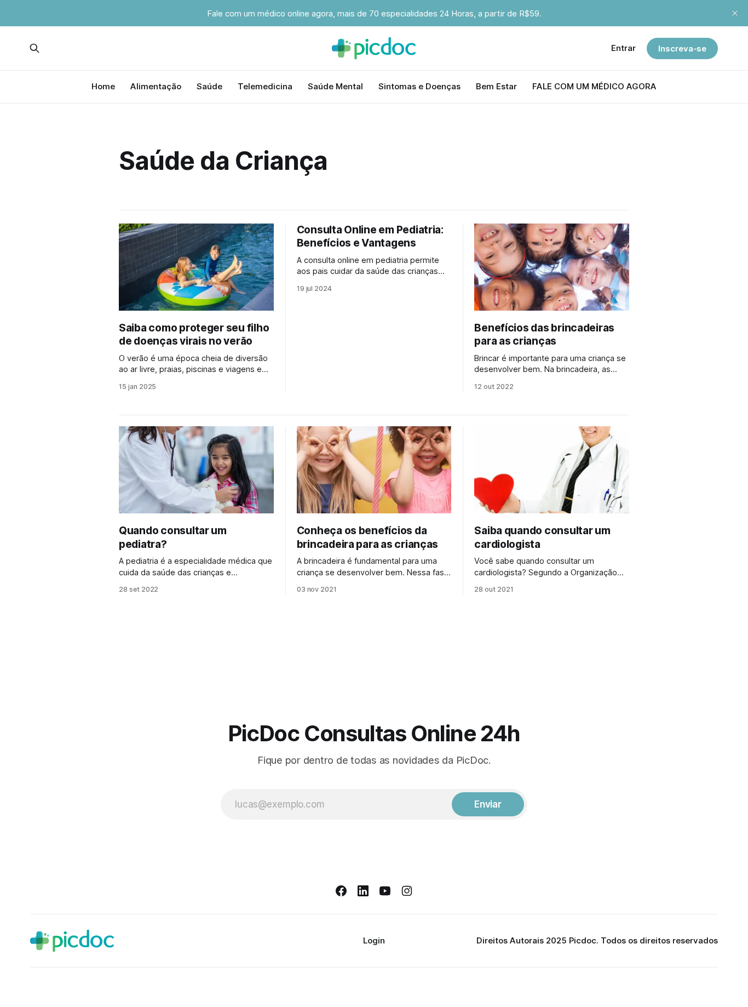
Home (103, 86)
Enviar (488, 804)
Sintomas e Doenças (419, 86)
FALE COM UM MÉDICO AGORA (594, 86)
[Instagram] (406, 890)
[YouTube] (384, 890)
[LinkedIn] (363, 890)
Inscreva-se (682, 48)
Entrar (623, 48)
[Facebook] (341, 890)
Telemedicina (265, 86)
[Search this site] (34, 48)
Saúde (209, 86)
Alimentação (155, 86)
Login (374, 940)
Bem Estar (496, 86)
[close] (735, 13)
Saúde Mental (335, 86)
